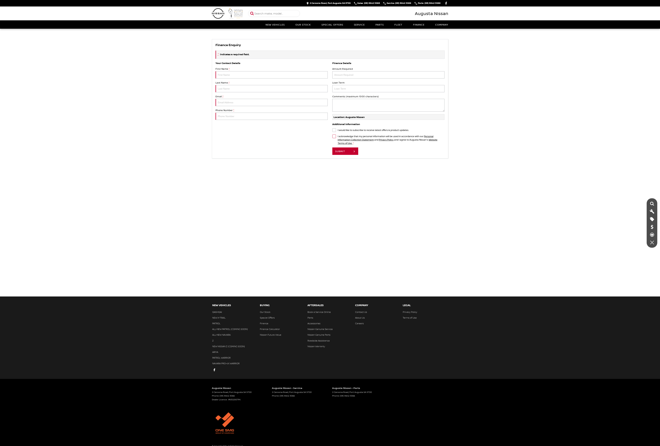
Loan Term (338, 82)
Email (220, 96)
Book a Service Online (319, 312)
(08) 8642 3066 (227, 395)
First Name (223, 68)
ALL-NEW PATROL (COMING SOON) (230, 329)
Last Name (223, 82)
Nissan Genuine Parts (318, 334)
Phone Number (225, 110)
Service (359, 24)
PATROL (216, 323)
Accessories (313, 323)
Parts (379, 24)
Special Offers (332, 24)
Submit (340, 151)
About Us (360, 317)
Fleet (398, 24)
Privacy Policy (386, 139)
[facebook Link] (446, 3)
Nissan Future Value (270, 334)
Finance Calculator (270, 329)
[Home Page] (227, 13)
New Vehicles (275, 24)
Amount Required (342, 68)
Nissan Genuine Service (320, 329)
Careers (359, 323)
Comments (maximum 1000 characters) (355, 96)
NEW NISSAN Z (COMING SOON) (228, 346)
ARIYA (215, 352)
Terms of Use (410, 317)
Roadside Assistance (318, 340)
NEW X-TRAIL (219, 317)
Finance (418, 24)
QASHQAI (217, 312)
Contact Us (361, 312)
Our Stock (303, 24)
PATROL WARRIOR (221, 357)
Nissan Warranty (316, 346)
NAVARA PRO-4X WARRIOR (225, 363)
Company (441, 24)
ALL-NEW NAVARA (221, 334)
